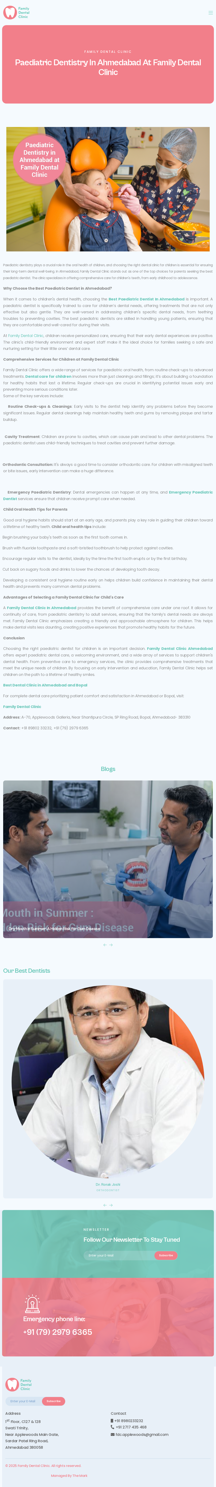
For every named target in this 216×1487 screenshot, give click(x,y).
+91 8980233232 (128, 1420)
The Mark (79, 1475)
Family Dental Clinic (25, 335)
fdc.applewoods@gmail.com (142, 1434)
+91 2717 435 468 (130, 1427)
